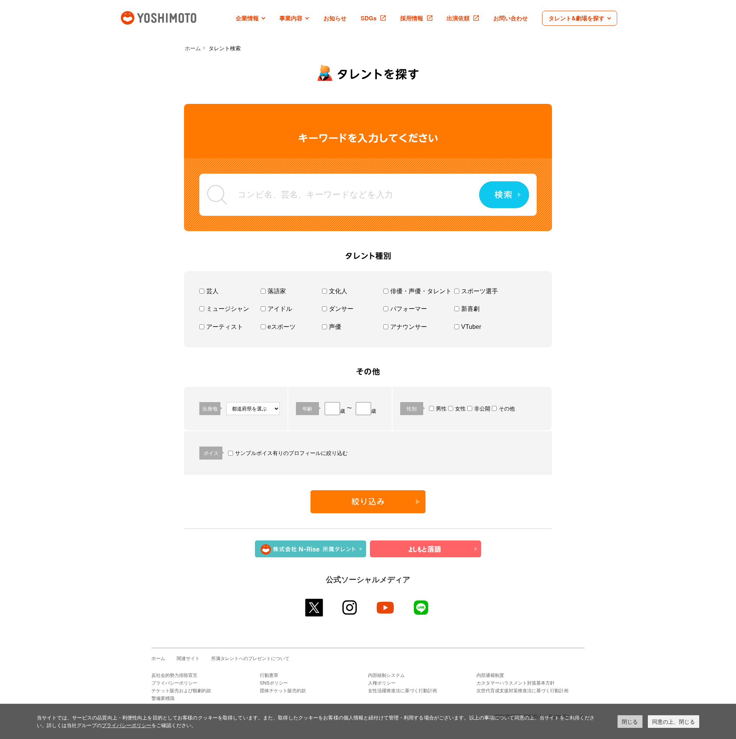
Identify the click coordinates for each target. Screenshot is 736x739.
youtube (386, 607)
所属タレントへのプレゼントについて (250, 658)
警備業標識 (162, 698)
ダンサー (341, 308)
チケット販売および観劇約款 (181, 690)
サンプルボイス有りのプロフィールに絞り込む (291, 453)
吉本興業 (170, 17)
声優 (335, 327)
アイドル (280, 308)
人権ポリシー (382, 682)
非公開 (482, 409)
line (421, 607)
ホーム (193, 48)
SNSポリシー (274, 682)
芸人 (212, 291)
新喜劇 (470, 308)
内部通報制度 (490, 675)
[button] (250, 18)
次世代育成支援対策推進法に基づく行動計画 (522, 690)
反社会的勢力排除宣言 (174, 675)
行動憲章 (269, 675)
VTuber (471, 327)
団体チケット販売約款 (283, 690)
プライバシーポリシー (174, 682)
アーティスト (224, 327)
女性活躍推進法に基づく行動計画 (402, 690)
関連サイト (188, 658)
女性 (460, 409)
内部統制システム (386, 675)
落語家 (277, 291)
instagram (350, 607)
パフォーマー (408, 308)
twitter (314, 607)
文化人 (338, 291)
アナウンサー (408, 327)
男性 (441, 409)
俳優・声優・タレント (421, 291)
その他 (507, 409)
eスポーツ (282, 327)
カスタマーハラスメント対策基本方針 (515, 682)
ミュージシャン (227, 308)
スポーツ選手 (479, 291)
